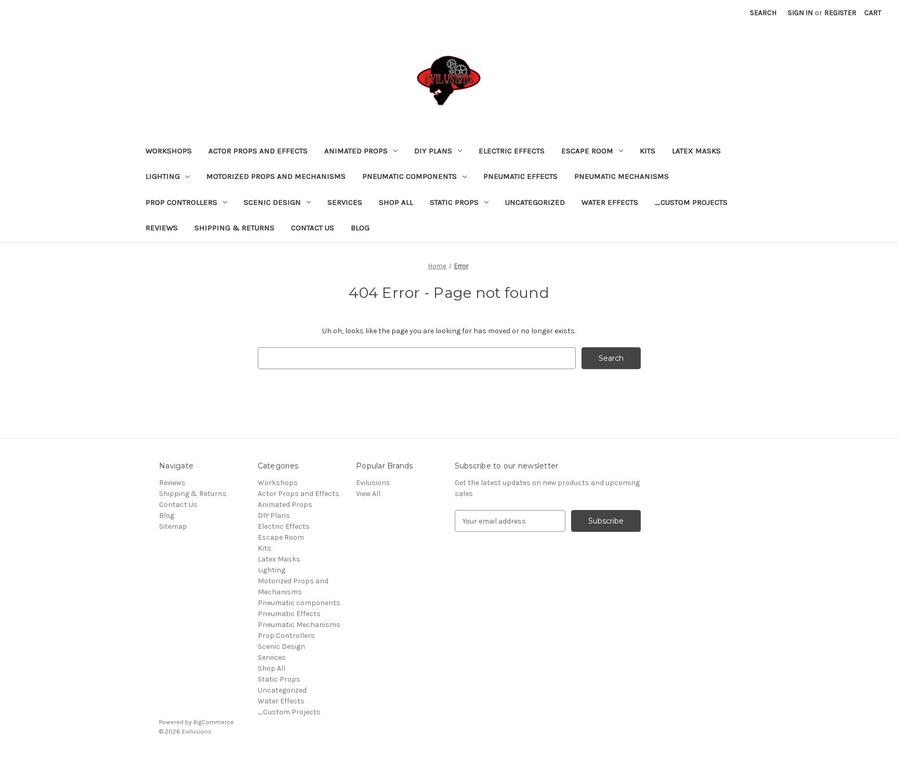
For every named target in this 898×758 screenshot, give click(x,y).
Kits (647, 150)
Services (344, 202)
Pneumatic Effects (520, 176)
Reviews (162, 227)
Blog (360, 227)
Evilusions (373, 482)
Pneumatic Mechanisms (621, 176)
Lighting (163, 176)
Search (763, 12)
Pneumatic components (409, 176)
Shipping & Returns (234, 227)
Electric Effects (512, 150)
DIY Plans (433, 150)
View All (368, 493)
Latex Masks (696, 150)
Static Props (454, 202)
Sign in (800, 12)
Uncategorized (535, 202)
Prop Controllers (181, 202)
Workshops (169, 150)
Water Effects (610, 202)
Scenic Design (272, 202)
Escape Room (587, 150)
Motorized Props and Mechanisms (276, 176)
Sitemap (173, 526)
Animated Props (356, 150)
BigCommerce (213, 722)
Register (840, 12)
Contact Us (312, 227)
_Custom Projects (691, 202)
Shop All (396, 202)
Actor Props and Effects (258, 150)
